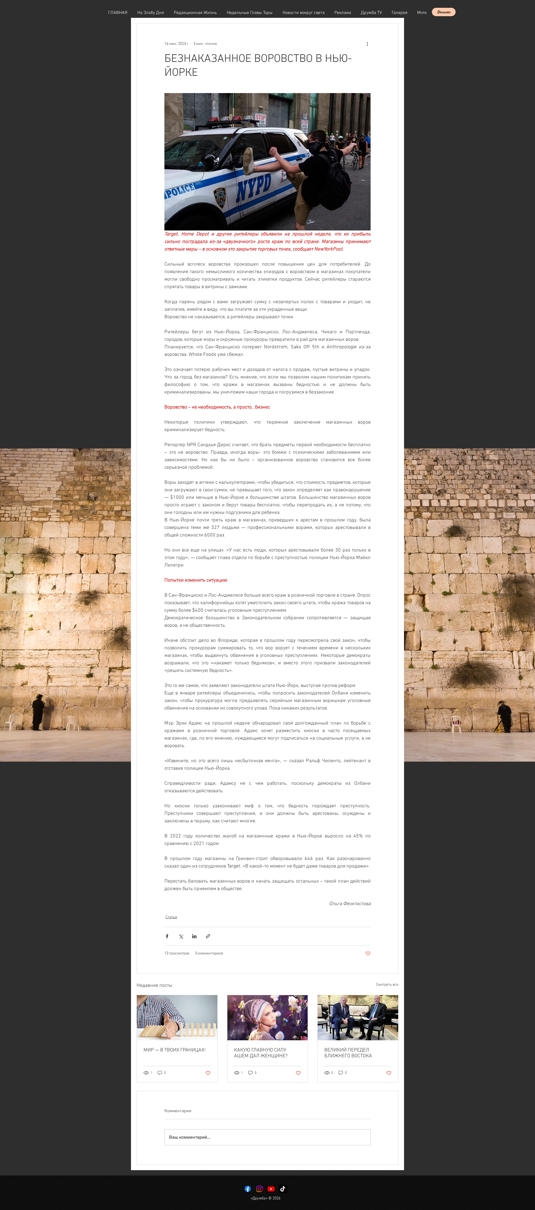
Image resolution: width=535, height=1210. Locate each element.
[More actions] (367, 43)
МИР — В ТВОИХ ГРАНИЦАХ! (175, 1050)
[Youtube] (271, 1189)
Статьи (171, 917)
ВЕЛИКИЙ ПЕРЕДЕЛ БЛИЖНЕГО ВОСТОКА (348, 1053)
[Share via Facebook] (167, 936)
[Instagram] (259, 1189)
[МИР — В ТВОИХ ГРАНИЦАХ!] (177, 1017)
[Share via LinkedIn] (194, 936)
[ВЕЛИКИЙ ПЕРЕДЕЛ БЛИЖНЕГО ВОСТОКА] (358, 1017)
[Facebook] (248, 1189)
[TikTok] (283, 1189)
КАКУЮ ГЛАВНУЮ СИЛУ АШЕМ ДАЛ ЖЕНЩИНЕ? (261, 1053)
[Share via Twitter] (180, 936)
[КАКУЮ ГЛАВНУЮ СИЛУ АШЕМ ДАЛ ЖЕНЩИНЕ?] (267, 1017)
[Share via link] (208, 936)
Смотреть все (387, 984)
